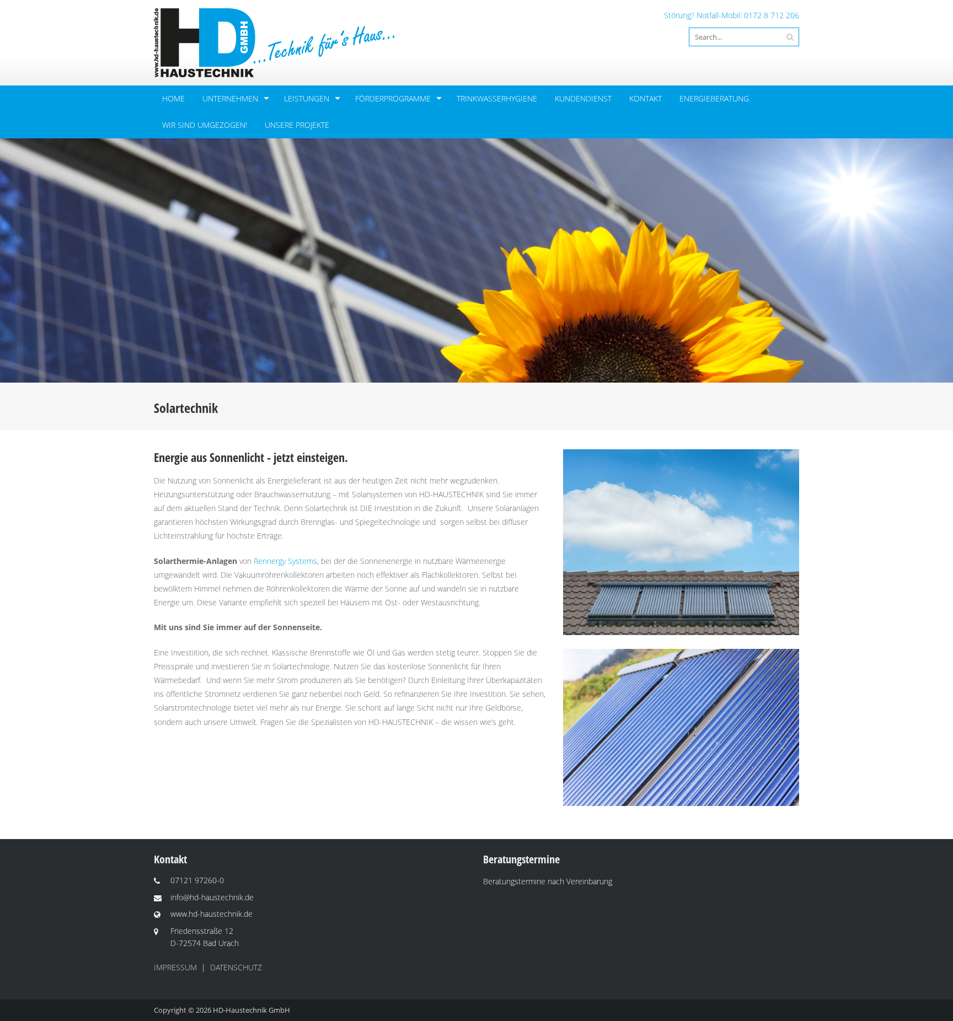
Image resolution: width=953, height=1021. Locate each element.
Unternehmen (230, 98)
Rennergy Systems (285, 561)
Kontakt (645, 98)
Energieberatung (714, 98)
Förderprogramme (393, 98)
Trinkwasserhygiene (497, 98)
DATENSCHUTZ (236, 967)
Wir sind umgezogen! (204, 125)
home (173, 98)
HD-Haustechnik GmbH (251, 1010)
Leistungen (306, 98)
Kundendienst (583, 98)
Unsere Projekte (297, 125)
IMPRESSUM (175, 967)
